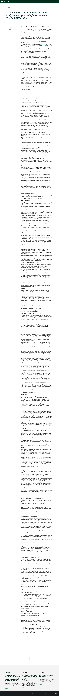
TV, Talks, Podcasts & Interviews (24, 1)
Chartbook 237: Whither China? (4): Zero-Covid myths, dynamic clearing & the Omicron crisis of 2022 (29, 677)
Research (44, 1)
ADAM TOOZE (5, 1)
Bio (47, 1)
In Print (33, 1)
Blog (41, 1)
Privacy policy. (41, 693)
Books (36, 1)
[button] (57, 1)
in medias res (43, 41)
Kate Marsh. (50, 693)
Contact (50, 1)
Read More (6, 688)
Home (16, 1)
